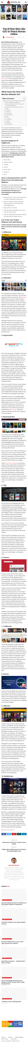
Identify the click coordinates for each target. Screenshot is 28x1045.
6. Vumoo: (7, 118)
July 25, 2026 (4, 906)
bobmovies (23, 798)
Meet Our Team (4, 1039)
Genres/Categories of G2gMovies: (12, 102)
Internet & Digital (7, 900)
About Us (3, 1037)
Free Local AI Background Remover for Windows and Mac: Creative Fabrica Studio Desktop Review (13, 982)
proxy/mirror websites (11, 463)
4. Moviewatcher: (9, 114)
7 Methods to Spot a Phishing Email (11, 1001)
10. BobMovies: (9, 124)
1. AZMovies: (8, 110)
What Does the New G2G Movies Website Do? (14, 100)
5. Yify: (6, 116)
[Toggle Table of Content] (23, 98)
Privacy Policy (14, 1039)
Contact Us (10, 1037)
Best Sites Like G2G (9, 829)
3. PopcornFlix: (8, 113)
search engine (13, 409)
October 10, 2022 (20, 37)
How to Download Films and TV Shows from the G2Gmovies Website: (14, 104)
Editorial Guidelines (19, 1037)
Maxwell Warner (10, 37)
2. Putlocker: (8, 111)
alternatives (4, 78)
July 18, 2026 (4, 985)
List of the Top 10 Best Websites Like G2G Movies (14, 107)
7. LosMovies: (9, 119)
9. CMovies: (8, 122)
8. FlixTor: (8, 121)
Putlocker (23, 297)
